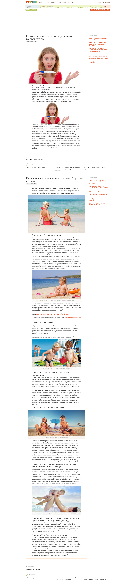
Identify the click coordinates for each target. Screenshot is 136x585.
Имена (105, 7)
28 (82, 7)
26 (79, 7)
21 (71, 7)
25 (78, 7)
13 (59, 7)
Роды (105, 6)
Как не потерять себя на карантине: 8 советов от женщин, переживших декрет (99, 49)
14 (60, 7)
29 (84, 7)
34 (92, 7)
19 (68, 7)
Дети (73, 2)
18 (67, 7)
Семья (40, 2)
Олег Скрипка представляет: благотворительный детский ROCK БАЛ (97, 44)
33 (90, 7)
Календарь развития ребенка (94, 6)
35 (93, 7)
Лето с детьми (31, 566)
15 (62, 7)
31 (87, 7)
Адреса (69, 2)
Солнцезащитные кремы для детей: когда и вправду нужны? (53, 314)
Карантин (28, 9)
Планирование (30, 6)
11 (56, 7)
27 (81, 7)
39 (100, 7)
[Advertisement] (68, 22)
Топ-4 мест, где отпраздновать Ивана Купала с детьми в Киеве (98, 57)
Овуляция (28, 7)
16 (64, 7)
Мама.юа (28, 33)
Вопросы (53, 2)
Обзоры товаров (61, 2)
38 (98, 7)
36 (95, 7)
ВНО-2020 (34, 9)
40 (101, 7)
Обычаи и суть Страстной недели (99, 54)
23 (75, 7)
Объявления (46, 2)
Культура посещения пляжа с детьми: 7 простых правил (98, 39)
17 (65, 7)
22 (73, 7)
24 (76, 7)
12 (57, 7)
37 (96, 7)
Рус (99, 2)
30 (85, 7)
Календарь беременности (46, 6)
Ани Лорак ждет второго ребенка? (96, 61)
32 (89, 7)
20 (70, 7)
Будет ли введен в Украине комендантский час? (97, 203)
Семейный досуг (38, 33)
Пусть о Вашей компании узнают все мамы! (100, 9)
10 (54, 7)
